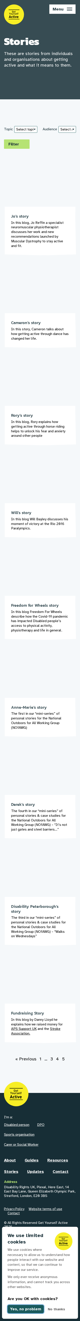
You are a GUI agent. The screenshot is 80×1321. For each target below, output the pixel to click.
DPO (40, 1125)
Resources (57, 1160)
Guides (31, 1160)
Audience (50, 129)
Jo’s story (40, 208)
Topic (8, 129)
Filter (13, 144)
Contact (60, 1171)
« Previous (25, 1059)
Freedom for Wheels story (40, 595)
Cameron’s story (40, 308)
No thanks (56, 1309)
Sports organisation (19, 1134)
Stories (11, 1171)
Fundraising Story (40, 1001)
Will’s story (40, 498)
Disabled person (16, 1125)
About (10, 1160)
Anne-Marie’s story (40, 695)
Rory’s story (40, 403)
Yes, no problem (25, 1309)
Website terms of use (45, 1209)
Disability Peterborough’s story (40, 899)
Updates (35, 1171)
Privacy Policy (14, 1209)
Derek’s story (40, 794)
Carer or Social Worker (21, 1144)
